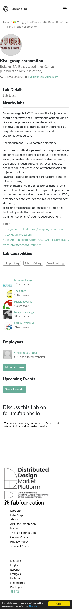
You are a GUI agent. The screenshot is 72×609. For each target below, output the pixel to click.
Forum (14, 528)
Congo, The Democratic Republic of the (42, 22)
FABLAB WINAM (24, 323)
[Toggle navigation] (64, 9)
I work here (16, 367)
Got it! (59, 603)
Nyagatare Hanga (24, 312)
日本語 (14, 591)
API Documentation (23, 523)
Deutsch (15, 560)
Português (16, 587)
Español (15, 569)
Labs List (15, 510)
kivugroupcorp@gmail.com (43, 77)
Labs (6, 22)
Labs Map (16, 515)
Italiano (15, 578)
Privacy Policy (19, 541)
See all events (14, 389)
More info (33, 605)
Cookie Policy (19, 537)
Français (15, 574)
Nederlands (17, 582)
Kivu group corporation (22, 26)
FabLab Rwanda (23, 301)
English (14, 565)
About (14, 519)
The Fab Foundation (23, 532)
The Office (20, 291)
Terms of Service (20, 546)
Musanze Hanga (23, 280)
